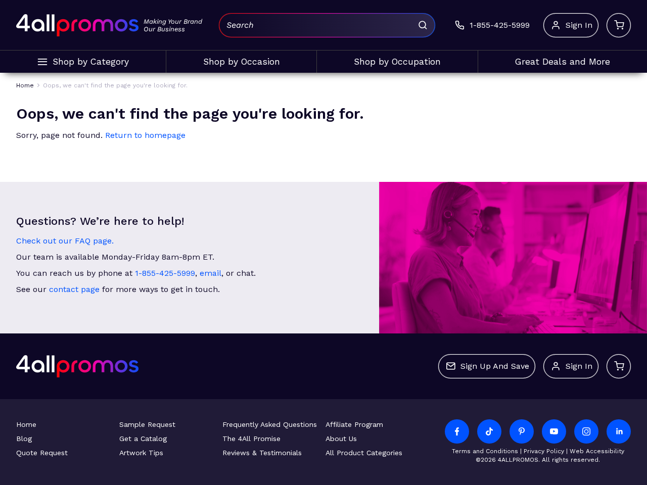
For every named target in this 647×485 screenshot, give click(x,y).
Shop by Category (91, 62)
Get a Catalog (143, 438)
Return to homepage (145, 135)
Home (26, 424)
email (210, 273)
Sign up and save (494, 366)
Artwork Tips (141, 453)
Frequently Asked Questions (269, 424)
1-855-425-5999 (165, 273)
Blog (24, 438)
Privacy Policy (544, 451)
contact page (74, 289)
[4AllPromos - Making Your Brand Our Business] (77, 25)
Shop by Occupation (397, 62)
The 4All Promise (251, 438)
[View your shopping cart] (619, 25)
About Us (341, 438)
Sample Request (147, 424)
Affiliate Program (354, 424)
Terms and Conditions (485, 451)
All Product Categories (364, 453)
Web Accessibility (597, 451)
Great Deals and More (562, 62)
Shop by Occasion (241, 62)
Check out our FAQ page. (65, 241)
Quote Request (42, 453)
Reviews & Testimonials (262, 453)
